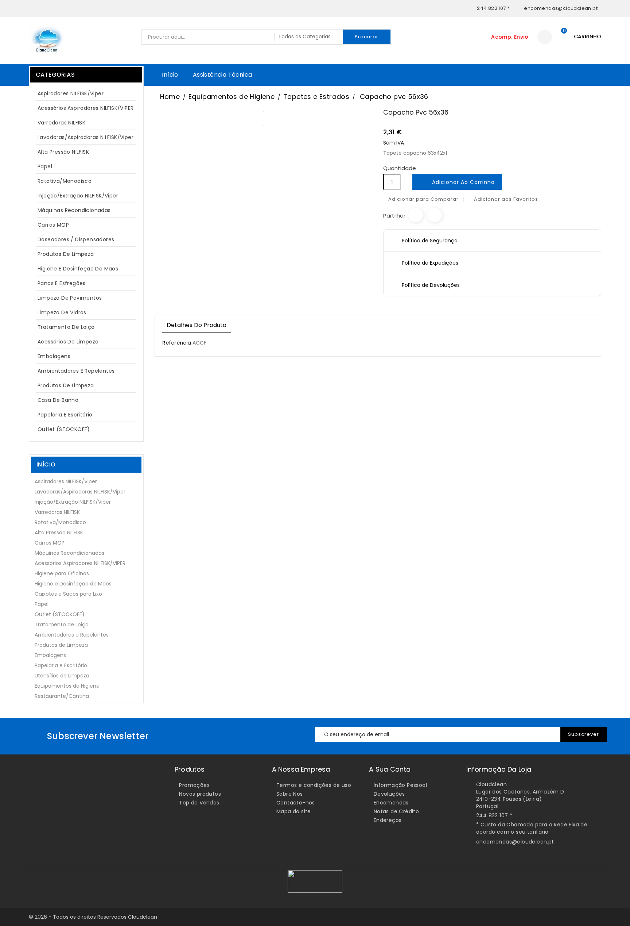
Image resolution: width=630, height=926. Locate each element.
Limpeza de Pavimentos (70, 297)
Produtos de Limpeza (85, 254)
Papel (85, 166)
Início (170, 74)
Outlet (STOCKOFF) (64, 429)
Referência (176, 342)
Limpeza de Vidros (62, 312)
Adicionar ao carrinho (458, 182)
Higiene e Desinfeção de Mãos (78, 268)
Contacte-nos (295, 802)
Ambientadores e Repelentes (76, 370)
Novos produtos (200, 794)
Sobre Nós (289, 794)
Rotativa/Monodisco (65, 181)
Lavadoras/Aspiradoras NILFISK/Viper (85, 137)
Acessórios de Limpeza (68, 341)
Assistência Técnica (222, 74)
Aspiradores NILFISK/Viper (85, 93)
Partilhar (415, 215)
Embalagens (54, 356)
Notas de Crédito (396, 811)
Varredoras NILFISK (61, 122)
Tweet (434, 215)
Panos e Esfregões (62, 283)
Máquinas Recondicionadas (74, 210)
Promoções (194, 785)
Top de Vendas (199, 802)
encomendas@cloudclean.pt (515, 841)
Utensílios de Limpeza (62, 675)
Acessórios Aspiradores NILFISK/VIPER (85, 108)
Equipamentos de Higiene (67, 685)
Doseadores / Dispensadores (76, 239)
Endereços (388, 820)
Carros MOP (53, 224)
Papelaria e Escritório (65, 414)
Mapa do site (293, 811)
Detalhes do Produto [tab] (196, 325)
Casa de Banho (58, 400)
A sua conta (390, 769)
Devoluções (389, 794)
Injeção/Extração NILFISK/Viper (78, 195)
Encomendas (391, 802)
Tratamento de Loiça (66, 327)
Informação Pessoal (400, 785)
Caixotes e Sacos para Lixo (68, 594)
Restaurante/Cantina (62, 696)
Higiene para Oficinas (62, 573)
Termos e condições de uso (313, 785)
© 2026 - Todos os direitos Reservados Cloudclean (93, 917)
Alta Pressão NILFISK (85, 151)
